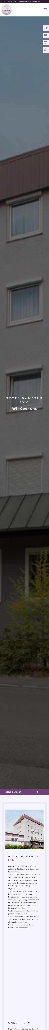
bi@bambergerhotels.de (29, 1)
